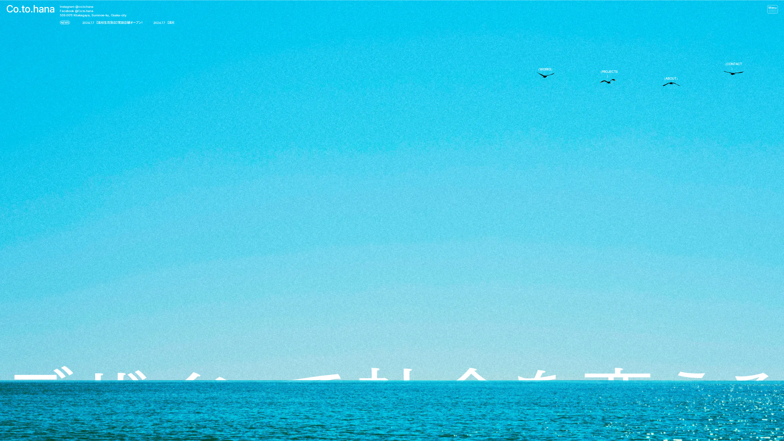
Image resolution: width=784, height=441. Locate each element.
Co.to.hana (30, 9)
